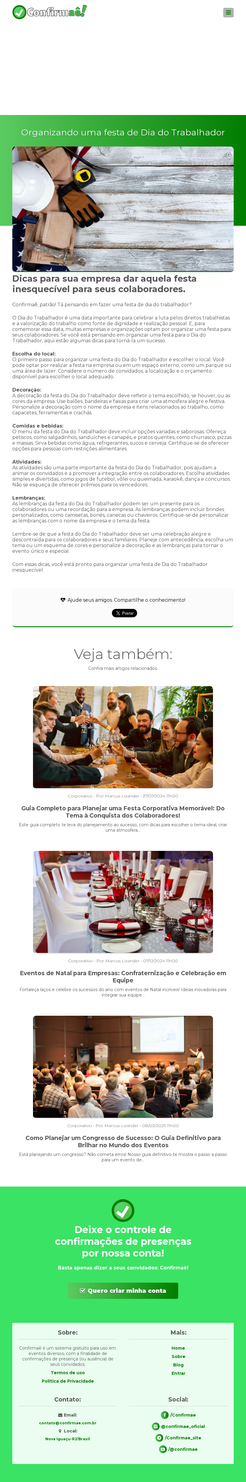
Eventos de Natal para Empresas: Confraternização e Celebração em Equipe (123, 976)
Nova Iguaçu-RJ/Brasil (67, 1439)
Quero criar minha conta (127, 1290)
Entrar (178, 1373)
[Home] (49, 18)
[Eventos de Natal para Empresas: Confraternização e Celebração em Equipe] (123, 952)
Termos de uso (68, 1372)
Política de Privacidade (68, 1381)
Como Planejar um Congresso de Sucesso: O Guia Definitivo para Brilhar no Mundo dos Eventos (123, 1141)
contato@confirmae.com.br (68, 1423)
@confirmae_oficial (183, 1426)
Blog (178, 1365)
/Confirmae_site (183, 1438)
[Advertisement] (123, 70)
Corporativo (80, 796)
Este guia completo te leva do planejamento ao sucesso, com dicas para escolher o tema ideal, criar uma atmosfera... (123, 827)
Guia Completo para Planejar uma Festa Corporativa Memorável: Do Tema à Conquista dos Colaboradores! (123, 812)
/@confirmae (183, 1449)
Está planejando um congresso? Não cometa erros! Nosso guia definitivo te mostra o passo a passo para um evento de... (123, 1157)
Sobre (178, 1356)
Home (178, 1348)
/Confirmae (183, 1415)
